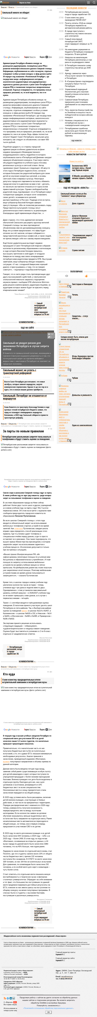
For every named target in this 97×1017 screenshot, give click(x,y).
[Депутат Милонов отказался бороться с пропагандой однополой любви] (64, 219)
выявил (6, 761)
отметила (18, 528)
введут (25, 611)
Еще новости (76, 140)
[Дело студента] (64, 203)
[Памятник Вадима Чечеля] (64, 295)
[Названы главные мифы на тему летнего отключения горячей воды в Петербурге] (64, 395)
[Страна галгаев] (64, 250)
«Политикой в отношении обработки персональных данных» (48, 1008)
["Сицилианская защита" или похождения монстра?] (64, 237)
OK (48, 1012)
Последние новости (76, 7)
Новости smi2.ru (76, 161)
